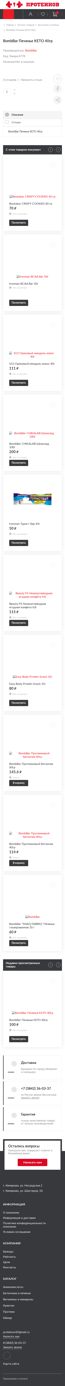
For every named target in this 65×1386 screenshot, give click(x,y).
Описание (17, 114)
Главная (10, 25)
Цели (6, 1262)
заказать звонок (30, 1098)
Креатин (8, 1305)
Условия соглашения (16, 1231)
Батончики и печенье (48, 25)
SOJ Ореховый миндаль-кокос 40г (32, 363)
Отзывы (16, 122)
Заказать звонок (12, 1347)
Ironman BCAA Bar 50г (23, 283)
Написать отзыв (31, 79)
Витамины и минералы (18, 1299)
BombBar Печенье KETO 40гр (21, 30)
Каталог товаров (26, 25)
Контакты (9, 1267)
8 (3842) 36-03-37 (14, 1342)
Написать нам (32, 1162)
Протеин (9, 1311)
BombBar (31, 50)
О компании (11, 1212)
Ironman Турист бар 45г (24, 523)
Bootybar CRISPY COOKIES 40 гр (30, 203)
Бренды (8, 1251)
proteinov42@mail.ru (16, 1332)
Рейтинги (9, 1256)
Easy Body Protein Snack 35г (27, 683)
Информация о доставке (19, 1217)
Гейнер (7, 1318)
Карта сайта (11, 1363)
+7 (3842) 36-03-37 (36, 1088)
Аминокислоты (13, 1287)
